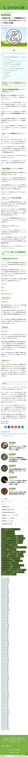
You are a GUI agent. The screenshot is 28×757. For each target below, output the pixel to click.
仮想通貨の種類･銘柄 (6, 431)
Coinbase (21, 538)
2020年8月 (3, 682)
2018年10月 (4, 713)
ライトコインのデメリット (10, 66)
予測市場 (14, 569)
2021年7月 (3, 666)
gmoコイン (7, 76)
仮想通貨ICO (5, 506)
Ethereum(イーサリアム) (9, 542)
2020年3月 (3, 689)
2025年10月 (4, 593)
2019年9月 (3, 697)
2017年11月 (4, 729)
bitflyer (6, 74)
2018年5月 (3, 720)
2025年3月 (3, 603)
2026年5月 (3, 583)
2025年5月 (3, 600)
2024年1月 (3, 623)
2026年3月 (3, 585)
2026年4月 (3, 584)
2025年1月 (3, 606)
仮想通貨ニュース (6, 518)
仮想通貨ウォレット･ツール (8, 515)
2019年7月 (3, 700)
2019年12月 (4, 693)
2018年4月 (3, 722)
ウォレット (16, 558)
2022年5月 (3, 651)
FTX (20, 542)
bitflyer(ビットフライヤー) (7, 433)
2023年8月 (3, 630)
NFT (5, 549)
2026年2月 (3, 587)
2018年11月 (4, 712)
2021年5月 (3, 669)
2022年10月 (4, 644)
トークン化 (18, 560)
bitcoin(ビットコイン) (8, 533)
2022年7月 (3, 649)
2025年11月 (4, 591)
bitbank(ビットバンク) (8, 531)
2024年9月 (3, 611)
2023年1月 (3, 640)
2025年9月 (3, 594)
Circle (5, 538)
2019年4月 (3, 705)
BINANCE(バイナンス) (14, 529)
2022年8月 (3, 647)
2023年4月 (3, 636)
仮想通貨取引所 (5, 523)
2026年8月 (3, 578)
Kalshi (14, 545)
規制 (14, 574)
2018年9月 (3, 715)
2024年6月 (3, 616)
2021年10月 (4, 662)
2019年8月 (3, 699)
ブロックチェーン (18, 565)
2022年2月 (3, 656)
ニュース (6, 563)
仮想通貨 (22, 569)
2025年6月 (3, 598)
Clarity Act (13, 538)
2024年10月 (4, 610)
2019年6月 (3, 702)
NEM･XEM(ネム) (21, 547)
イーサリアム (6, 558)
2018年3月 (3, 723)
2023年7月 (3, 631)
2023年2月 (3, 639)
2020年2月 (3, 690)
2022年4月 (3, 653)
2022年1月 (3, 657)
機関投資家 (6, 574)
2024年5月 (3, 617)
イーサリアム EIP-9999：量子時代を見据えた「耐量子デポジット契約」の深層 (18, 482)
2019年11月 (4, 695)
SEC (23, 551)
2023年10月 (4, 627)
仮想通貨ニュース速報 (14, 752)
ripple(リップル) (7, 551)
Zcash (21, 556)
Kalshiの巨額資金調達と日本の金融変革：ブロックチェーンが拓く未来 (17, 470)
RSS (18, 742)
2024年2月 (3, 621)
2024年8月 (3, 613)
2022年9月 (3, 646)
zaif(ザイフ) (12, 556)
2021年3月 (3, 672)
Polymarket (12, 549)
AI (4, 529)
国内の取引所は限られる (10, 70)
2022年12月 (4, 641)
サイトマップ (20, 740)
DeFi (21, 540)
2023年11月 (4, 626)
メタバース (16, 567)
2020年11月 (4, 677)
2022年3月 (3, 654)
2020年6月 (3, 684)
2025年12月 (4, 590)
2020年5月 (3, 686)
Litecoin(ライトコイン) (8, 435)
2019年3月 (3, 706)
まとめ (4, 78)
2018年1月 (3, 726)
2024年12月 (4, 607)
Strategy (13, 554)
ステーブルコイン (8, 560)
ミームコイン (6, 567)
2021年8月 (3, 664)
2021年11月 (4, 660)
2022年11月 (4, 643)
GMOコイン (6, 545)
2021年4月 (3, 670)
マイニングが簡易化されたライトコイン (14, 60)
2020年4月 (3, 687)
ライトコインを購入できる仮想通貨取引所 (13, 68)
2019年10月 (4, 696)
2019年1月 (3, 709)
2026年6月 (3, 581)
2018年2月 (3, 725)
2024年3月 (3, 620)
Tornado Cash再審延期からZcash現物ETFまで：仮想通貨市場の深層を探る (18, 459)
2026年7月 (3, 580)
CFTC (20, 536)
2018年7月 (3, 717)
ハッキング (14, 563)
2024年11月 (4, 608)
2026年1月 (3, 588)
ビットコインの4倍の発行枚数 (11, 64)
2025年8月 (3, 596)
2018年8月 (3, 716)
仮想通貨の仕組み (6, 509)
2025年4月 (3, 601)
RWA (17, 551)
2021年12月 (4, 659)
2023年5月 (3, 634)
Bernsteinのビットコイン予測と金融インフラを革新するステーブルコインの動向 (18, 448)
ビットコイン (7, 565)
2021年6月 (3, 667)
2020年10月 (4, 679)
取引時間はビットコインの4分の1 (12, 62)
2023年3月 (3, 637)
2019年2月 (3, 707)
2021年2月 (3, 673)
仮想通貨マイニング (6, 521)
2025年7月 (3, 597)
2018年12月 (4, 710)
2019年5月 (3, 703)
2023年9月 (3, 629)
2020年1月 (3, 692)
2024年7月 (3, 614)
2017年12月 (4, 728)
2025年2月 (3, 604)
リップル (5, 569)
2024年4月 (3, 618)
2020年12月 (4, 676)
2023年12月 (4, 624)
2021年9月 (3, 663)
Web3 (20, 554)
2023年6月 (3, 633)
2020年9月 (3, 680)
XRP (5, 556)
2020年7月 (3, 683)
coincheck (6, 72)
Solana (5, 554)
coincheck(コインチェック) (18, 433)
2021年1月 (3, 674)
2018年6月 (3, 719)
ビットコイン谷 (14, 750)
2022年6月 (3, 650)
